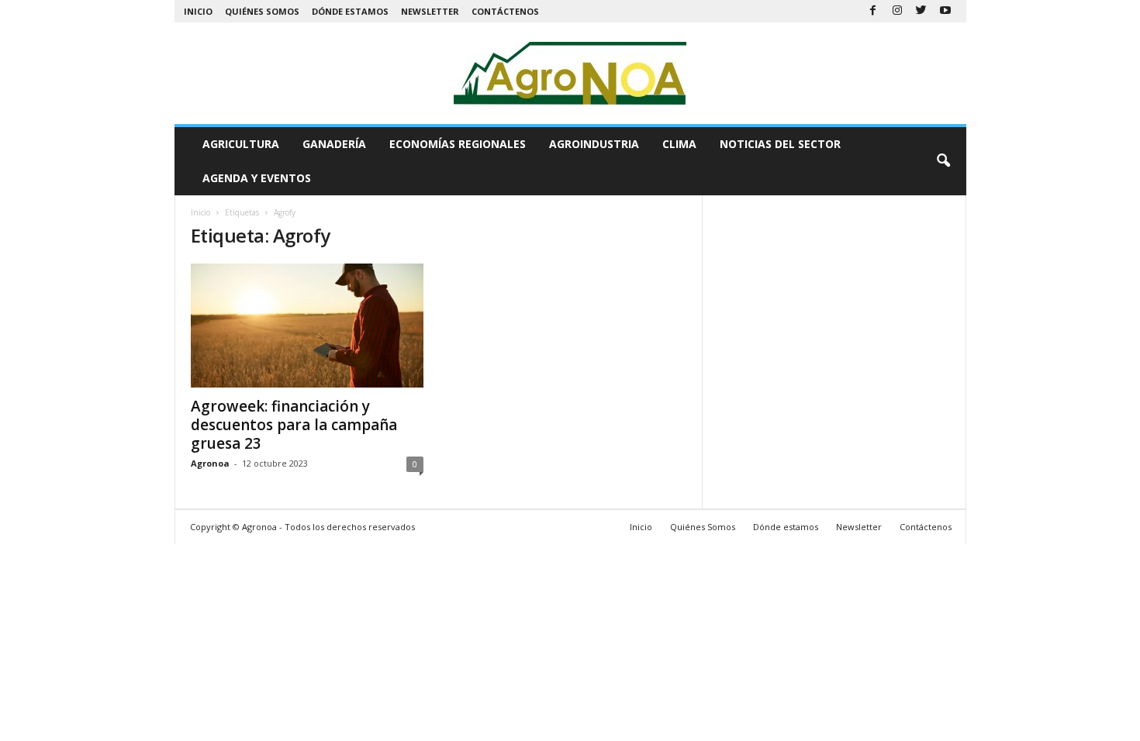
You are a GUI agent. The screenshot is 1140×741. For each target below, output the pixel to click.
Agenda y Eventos (256, 178)
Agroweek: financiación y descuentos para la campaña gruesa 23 (294, 424)
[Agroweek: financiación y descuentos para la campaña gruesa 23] (307, 326)
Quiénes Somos (262, 11)
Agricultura (240, 143)
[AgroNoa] (570, 73)
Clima (679, 143)
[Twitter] (921, 11)
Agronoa (210, 463)
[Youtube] (945, 11)
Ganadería (334, 143)
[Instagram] (897, 11)
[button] (943, 161)
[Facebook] (873, 11)
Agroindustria (594, 143)
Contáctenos (505, 11)
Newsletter (430, 11)
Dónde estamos (350, 11)
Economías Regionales (457, 143)
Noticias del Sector (780, 143)
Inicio (198, 11)
